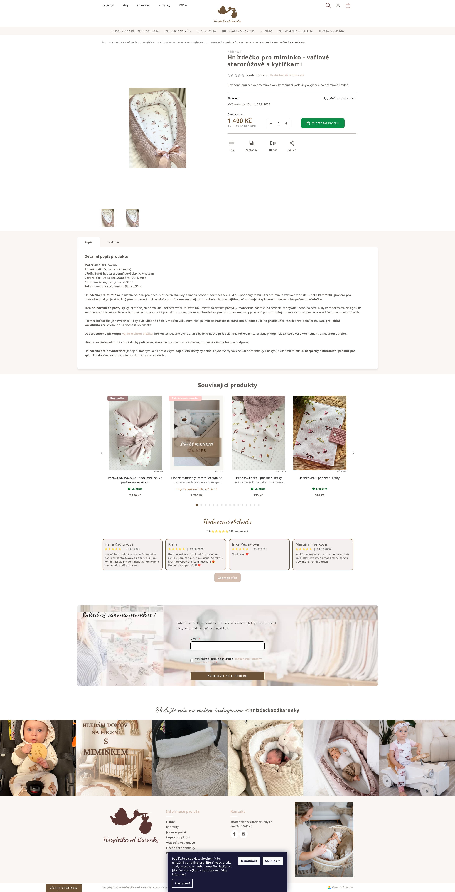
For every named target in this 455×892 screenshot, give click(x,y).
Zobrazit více (227, 578)
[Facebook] (234, 834)
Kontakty (164, 5)
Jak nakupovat (176, 832)
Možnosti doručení (342, 98)
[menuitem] (135, 31)
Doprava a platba (178, 837)
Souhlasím (273, 861)
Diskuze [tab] (113, 242)
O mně (171, 822)
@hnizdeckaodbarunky (272, 710)
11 (242, 505)
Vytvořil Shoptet (342, 887)
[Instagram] (243, 834)
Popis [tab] (89, 242)
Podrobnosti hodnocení (287, 75)
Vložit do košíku (325, 123)
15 (259, 505)
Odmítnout (249, 861)
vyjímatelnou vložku (137, 334)
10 (238, 505)
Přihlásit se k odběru (227, 676)
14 (254, 505)
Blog (125, 5)
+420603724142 (241, 826)
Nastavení (182, 883)
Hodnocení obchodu (227, 521)
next (353, 452)
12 (246, 505)
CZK (181, 5)
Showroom (143, 5)
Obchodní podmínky (180, 848)
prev (102, 452)
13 (250, 505)
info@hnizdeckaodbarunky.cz (251, 822)
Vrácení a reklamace (180, 843)
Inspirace (108, 5)
